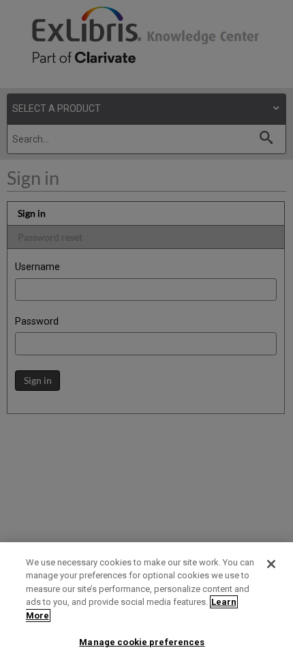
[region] (146, 604)
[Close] (271, 564)
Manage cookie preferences (141, 642)
